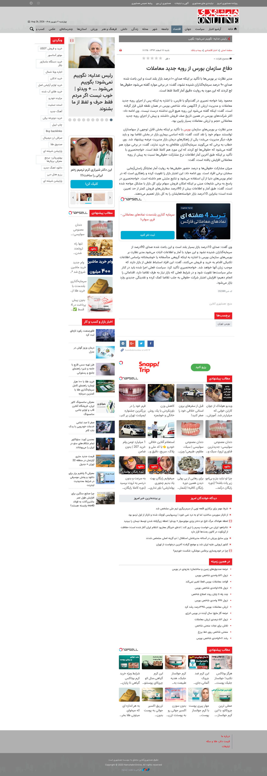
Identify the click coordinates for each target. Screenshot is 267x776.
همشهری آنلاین (216, 16)
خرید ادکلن (56, 78)
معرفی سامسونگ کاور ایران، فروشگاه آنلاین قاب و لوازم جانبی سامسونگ (82, 408)
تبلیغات (226, 746)
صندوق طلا (56, 144)
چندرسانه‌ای (66, 29)
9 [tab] (74, 120)
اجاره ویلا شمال (54, 72)
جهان (188, 29)
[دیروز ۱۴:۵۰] (105, 386)
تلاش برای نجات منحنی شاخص (211, 626)
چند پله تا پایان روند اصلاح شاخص (209, 594)
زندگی (134, 29)
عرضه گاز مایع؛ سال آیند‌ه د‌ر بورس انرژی (206, 613)
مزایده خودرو (55, 98)
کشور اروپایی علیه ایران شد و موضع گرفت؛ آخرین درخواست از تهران (192, 545)
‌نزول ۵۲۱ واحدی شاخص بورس (211, 575)
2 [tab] (106, 120)
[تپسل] (122, 199)
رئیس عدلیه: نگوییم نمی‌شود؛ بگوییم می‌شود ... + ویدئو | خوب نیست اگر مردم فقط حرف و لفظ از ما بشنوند (92, 92)
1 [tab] (111, 120)
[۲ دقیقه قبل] (91, 52)
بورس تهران (224, 324)
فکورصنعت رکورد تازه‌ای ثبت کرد (82, 333)
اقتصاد (177, 29)
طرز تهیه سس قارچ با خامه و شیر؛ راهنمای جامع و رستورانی (83, 369)
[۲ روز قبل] (105, 444)
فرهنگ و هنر (109, 29)
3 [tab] (102, 120)
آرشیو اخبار (215, 29)
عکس (52, 29)
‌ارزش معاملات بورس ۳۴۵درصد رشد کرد (206, 607)
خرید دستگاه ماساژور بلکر (51, 63)
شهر (154, 29)
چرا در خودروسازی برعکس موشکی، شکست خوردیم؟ (200, 551)
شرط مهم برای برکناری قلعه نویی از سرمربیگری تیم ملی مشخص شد (192, 509)
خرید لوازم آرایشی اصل (50, 85)
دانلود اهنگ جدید (52, 168)
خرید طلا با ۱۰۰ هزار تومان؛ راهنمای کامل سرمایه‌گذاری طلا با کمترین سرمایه (83, 388)
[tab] (203, 498)
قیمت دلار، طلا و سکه (218, 741)
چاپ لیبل (57, 125)
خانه (230, 29)
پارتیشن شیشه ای (52, 151)
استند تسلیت (55, 105)
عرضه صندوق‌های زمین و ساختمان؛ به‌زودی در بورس (200, 569)
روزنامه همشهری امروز (227, 3)
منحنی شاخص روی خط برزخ (213, 632)
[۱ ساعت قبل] (105, 335)
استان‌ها (82, 29)
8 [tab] (79, 120)
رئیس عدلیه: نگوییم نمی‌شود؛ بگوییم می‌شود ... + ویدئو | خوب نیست (190, 39)
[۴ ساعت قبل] (105, 352)
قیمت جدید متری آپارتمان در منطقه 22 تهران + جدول (83, 460)
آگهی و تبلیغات (182, 3)
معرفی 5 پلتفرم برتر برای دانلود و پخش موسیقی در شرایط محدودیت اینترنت (81, 479)
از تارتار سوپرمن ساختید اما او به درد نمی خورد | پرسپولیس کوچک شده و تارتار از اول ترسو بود (178, 515)
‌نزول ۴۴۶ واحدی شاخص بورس (211, 600)
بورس (188, 129)
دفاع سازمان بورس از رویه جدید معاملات (189, 69)
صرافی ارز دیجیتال (52, 138)
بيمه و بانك (196, 50)
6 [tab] (88, 120)
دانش (124, 29)
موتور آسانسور (55, 55)
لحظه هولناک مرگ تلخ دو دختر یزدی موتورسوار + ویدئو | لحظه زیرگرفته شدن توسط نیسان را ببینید (176, 521)
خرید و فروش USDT (51, 49)
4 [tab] (97, 120)
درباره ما (225, 736)
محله (145, 29)
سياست (199, 29)
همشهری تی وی (163, 3)
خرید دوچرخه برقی (52, 118)
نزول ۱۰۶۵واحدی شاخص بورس (211, 588)
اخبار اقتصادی (211, 50)
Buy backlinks (54, 131)
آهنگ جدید (56, 111)
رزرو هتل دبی (54, 174)
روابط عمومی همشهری (142, 3)
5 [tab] (92, 120)
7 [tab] (83, 120)
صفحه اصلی (226, 50)
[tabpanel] (91, 77)
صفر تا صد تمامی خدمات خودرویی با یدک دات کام (81, 427)
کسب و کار (38, 29)
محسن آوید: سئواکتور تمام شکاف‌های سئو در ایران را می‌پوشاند (82, 443)
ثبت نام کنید (147, 235)
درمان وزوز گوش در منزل (84, 350)
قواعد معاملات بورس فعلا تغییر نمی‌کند (207, 582)
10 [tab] (70, 120)
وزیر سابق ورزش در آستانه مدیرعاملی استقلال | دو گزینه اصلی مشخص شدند (187, 538)
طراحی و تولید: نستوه (132, 770)
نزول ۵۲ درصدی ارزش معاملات (211, 620)
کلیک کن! (91, 184)
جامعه (165, 29)
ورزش (94, 29)
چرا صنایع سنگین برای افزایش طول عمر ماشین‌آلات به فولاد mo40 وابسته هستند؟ (82, 500)
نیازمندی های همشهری (202, 3)
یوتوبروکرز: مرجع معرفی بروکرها (53, 160)
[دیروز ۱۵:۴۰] (105, 369)
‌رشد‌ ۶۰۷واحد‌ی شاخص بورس (212, 638)
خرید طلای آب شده (52, 92)
